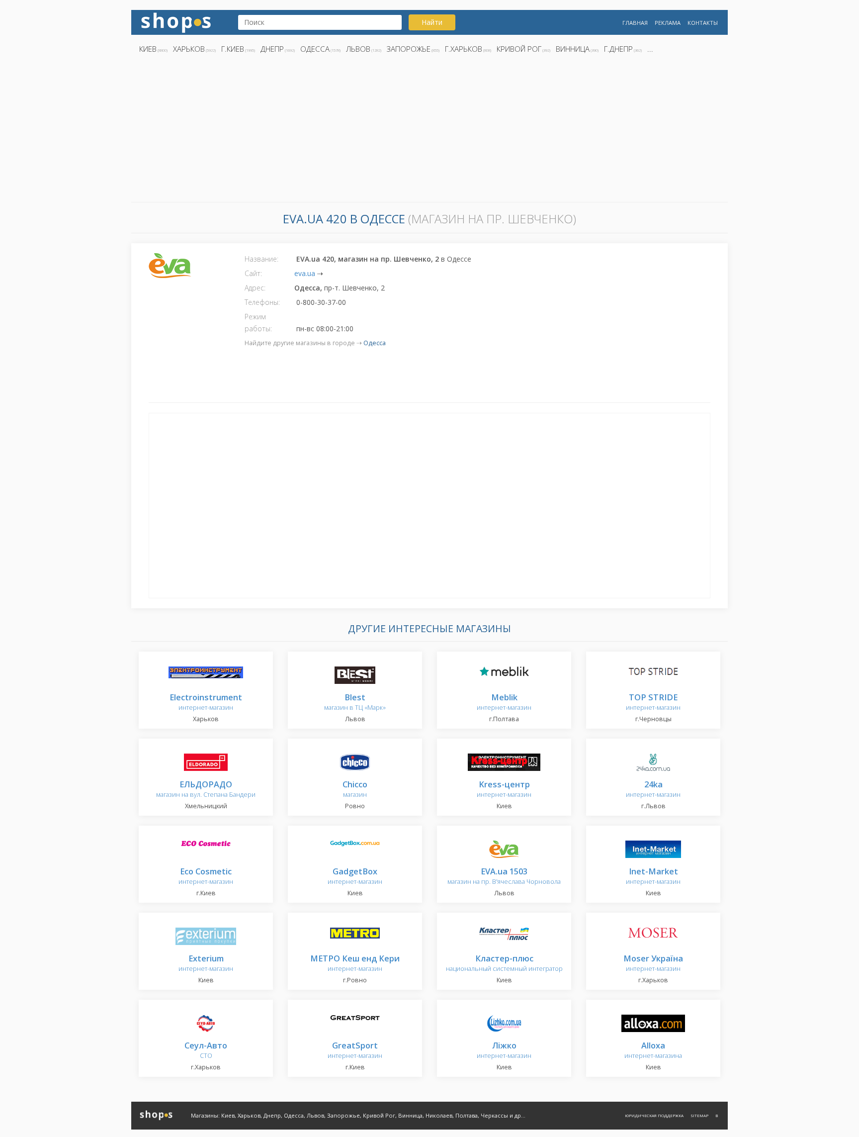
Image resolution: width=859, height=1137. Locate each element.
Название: (261, 259)
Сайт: (253, 273)
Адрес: (255, 287)
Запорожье (408, 49)
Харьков (189, 49)
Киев (148, 49)
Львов (358, 49)
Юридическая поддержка (654, 1115)
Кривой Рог (519, 49)
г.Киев (232, 49)
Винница (573, 49)
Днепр (272, 49)
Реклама (668, 22)
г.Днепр (618, 49)
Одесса (315, 49)
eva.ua (304, 273)
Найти (432, 22)
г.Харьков (463, 49)
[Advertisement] (429, 130)
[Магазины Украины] (176, 21)
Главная (635, 22)
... (650, 49)
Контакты (702, 22)
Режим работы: (258, 322)
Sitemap (699, 1115)
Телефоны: (262, 302)
